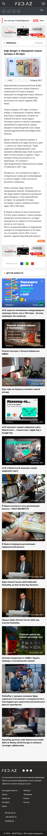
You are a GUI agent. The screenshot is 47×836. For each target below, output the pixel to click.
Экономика (28, 794)
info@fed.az (9, 821)
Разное (26, 798)
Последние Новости (10, 790)
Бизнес (5, 794)
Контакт (27, 802)
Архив (4, 806)
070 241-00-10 (10, 813)
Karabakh (5, 802)
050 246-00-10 (10, 817)
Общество (6, 798)
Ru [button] (41, 10)
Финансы (27, 790)
